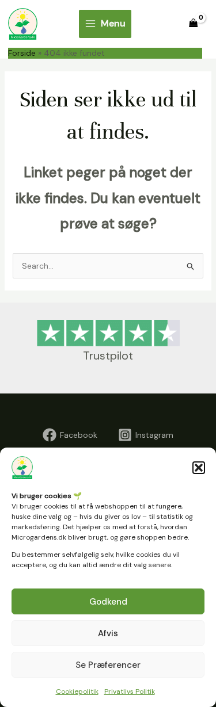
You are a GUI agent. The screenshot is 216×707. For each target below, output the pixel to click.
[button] (198, 467)
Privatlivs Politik (129, 691)
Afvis (108, 633)
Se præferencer (108, 665)
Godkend (108, 601)
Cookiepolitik (77, 691)
